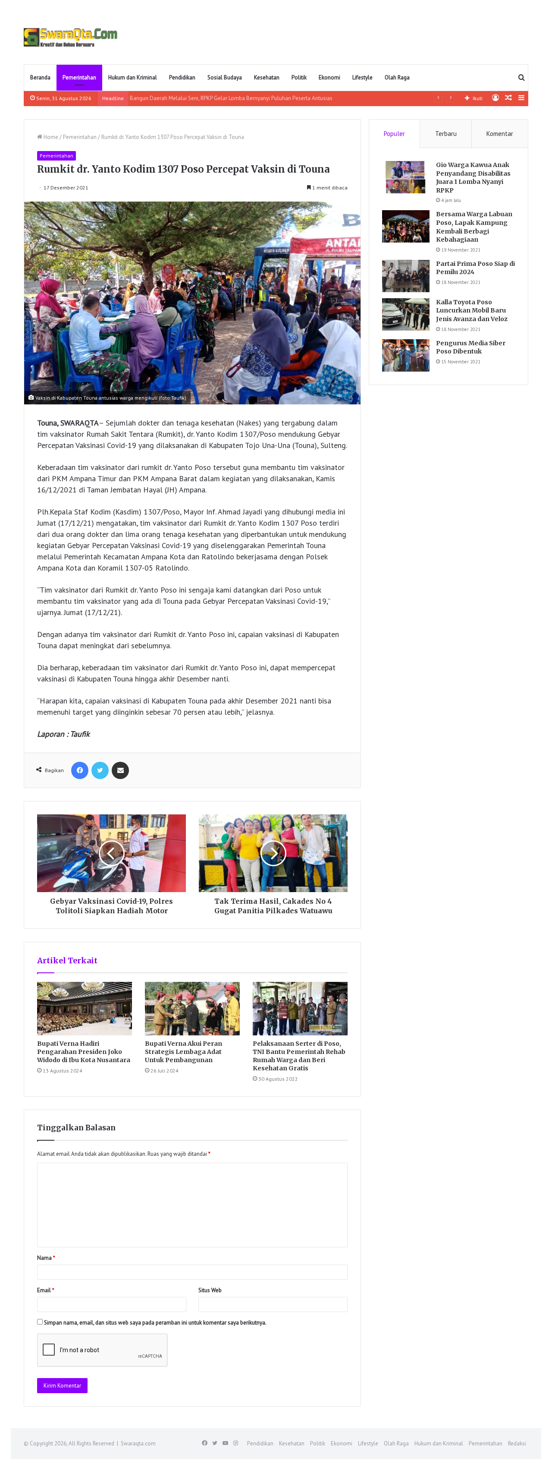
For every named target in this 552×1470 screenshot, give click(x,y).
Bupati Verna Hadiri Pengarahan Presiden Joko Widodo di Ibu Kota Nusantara (83, 1052)
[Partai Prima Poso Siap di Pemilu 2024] (406, 276)
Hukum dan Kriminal (132, 77)
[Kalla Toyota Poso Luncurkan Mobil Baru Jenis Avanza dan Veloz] (406, 314)
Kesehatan (266, 77)
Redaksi (517, 1443)
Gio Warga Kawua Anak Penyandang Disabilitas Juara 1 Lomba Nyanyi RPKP (473, 177)
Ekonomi (329, 77)
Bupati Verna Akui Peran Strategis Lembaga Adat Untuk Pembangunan (183, 1052)
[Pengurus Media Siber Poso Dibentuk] (406, 355)
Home (50, 137)
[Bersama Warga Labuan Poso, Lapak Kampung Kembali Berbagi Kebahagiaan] (406, 226)
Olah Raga (397, 77)
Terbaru (446, 133)
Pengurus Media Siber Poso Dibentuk (470, 347)
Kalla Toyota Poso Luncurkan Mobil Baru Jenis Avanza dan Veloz (472, 310)
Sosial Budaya (224, 77)
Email (45, 1290)
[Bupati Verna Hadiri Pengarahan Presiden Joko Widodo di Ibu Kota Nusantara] (84, 1008)
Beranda (40, 77)
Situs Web (210, 1290)
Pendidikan (182, 77)
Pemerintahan (79, 77)
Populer (394, 133)
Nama (46, 1258)
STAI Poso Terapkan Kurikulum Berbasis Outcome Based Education (213, 98)
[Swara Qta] (70, 37)
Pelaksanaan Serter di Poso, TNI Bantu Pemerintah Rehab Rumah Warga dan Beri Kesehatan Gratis (299, 1056)
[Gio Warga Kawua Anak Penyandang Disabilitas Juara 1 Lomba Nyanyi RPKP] (406, 177)
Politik (299, 77)
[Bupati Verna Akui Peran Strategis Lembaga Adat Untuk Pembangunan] (192, 1008)
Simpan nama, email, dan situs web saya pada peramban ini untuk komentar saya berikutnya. (155, 1322)
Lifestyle (362, 77)
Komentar (499, 133)
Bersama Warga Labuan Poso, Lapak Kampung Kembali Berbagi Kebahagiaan (474, 226)
